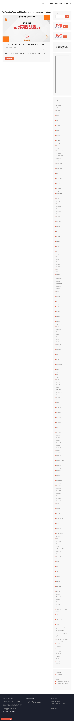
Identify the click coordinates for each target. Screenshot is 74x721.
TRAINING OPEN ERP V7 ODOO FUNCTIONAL (59, 707)
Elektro (57, 213)
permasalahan (59, 480)
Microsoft (58, 400)
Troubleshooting (59, 648)
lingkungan (58, 372)
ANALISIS (58, 107)
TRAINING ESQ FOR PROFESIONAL (60, 675)
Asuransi (58, 123)
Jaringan (58, 304)
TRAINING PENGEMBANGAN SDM (62, 681)
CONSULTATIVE (59, 163)
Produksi (58, 513)
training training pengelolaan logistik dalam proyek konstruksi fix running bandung (62, 628)
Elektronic (58, 216)
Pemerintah (58, 442)
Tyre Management (59, 651)
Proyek (57, 531)
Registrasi (61, 3)
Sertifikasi (58, 581)
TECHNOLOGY (59, 619)
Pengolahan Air (59, 458)
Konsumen (58, 349)
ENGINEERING (59, 221)
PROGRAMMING (59, 518)
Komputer (58, 336)
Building (58, 143)
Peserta (57, 495)
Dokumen (58, 201)
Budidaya (58, 140)
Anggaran (58, 110)
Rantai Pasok (58, 551)
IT (56, 301)
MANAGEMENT (26, 49)
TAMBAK (58, 612)
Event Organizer (59, 229)
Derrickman (58, 188)
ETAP (57, 224)
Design (57, 191)
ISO (57, 299)
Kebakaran (58, 314)
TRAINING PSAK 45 (60, 687)
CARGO (57, 148)
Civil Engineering (59, 150)
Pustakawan (58, 543)
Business (7, 49)
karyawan (58, 309)
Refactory (58, 553)
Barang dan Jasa (59, 133)
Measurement (59, 392)
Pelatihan (51, 3)
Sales (57, 571)
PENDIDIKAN (58, 447)
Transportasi (58, 646)
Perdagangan (59, 468)
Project (57, 521)
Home (43, 3)
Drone (57, 203)
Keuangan (58, 331)
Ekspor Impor (58, 211)
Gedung (57, 246)
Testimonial (58, 622)
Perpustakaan (59, 483)
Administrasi (58, 105)
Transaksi (58, 643)
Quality (57, 546)
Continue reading (10, 59)
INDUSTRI (58, 281)
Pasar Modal (58, 432)
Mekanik (58, 397)
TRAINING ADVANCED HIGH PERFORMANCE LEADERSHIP (24, 45)
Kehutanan (58, 319)
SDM (57, 574)
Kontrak (57, 352)
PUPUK (57, 538)
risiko (57, 564)
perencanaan (58, 470)
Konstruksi (58, 347)
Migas (57, 402)
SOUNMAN (58, 596)
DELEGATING (58, 186)
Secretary (58, 576)
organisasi (58, 425)
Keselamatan (58, 329)
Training (57, 624)
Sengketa (58, 579)
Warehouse (58, 658)
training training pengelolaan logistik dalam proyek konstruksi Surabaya (62, 634)
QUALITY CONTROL (60, 548)
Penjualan (58, 463)
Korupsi (57, 354)
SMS (57, 589)
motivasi (58, 410)
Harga (57, 259)
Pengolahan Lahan (60, 460)
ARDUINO (58, 113)
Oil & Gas (58, 420)
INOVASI (11, 49)
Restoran (58, 559)
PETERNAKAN (59, 498)
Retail (57, 561)
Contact (56, 3)
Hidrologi (58, 261)
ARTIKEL (58, 118)
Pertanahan (58, 488)
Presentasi (58, 508)
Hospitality (58, 266)
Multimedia (58, 412)
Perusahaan (58, 493)
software (58, 594)
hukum (57, 272)
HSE (57, 269)
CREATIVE (58, 171)
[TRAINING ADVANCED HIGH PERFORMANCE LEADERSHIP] (26, 28)
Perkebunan (58, 478)
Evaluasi (58, 226)
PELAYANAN (58, 437)
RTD (57, 566)
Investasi (58, 296)
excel (57, 231)
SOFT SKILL (38, 49)
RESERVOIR (58, 556)
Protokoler (58, 528)
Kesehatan (58, 326)
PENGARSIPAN (59, 453)
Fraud (57, 244)
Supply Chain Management (61, 609)
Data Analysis (59, 178)
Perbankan (58, 465)
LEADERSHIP (21, 49)
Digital (57, 196)
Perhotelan (58, 473)
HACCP (57, 256)
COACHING (58, 153)
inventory (58, 294)
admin (15, 47)
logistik (57, 377)
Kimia (57, 334)
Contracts (58, 166)
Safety (57, 569)
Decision (58, 183)
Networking (58, 417)
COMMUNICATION (59, 155)
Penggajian (58, 455)
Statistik (58, 599)
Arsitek (57, 115)
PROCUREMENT (59, 511)
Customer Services (60, 176)
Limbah (57, 369)
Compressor (58, 158)
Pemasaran (58, 440)
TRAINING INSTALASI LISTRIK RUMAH (58, 703)
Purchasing (58, 541)
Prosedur (58, 526)
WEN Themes (26, 718)
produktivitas (32, 49)
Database (58, 181)
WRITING (58, 664)
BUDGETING (58, 138)
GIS (57, 251)
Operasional (58, 422)
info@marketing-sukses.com (9, 711)
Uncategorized (59, 653)
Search (57, 13)
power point (58, 506)
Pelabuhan (58, 435)
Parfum (57, 430)
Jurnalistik (58, 306)
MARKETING (58, 389)
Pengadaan (58, 450)
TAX (57, 614)
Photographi (58, 500)
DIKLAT (57, 198)
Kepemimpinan (59, 324)
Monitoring (58, 407)
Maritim (57, 387)
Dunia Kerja (58, 206)
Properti (58, 523)
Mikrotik (58, 405)
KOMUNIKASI (58, 339)
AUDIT (57, 128)
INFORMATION (59, 283)
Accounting (58, 102)
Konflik (57, 341)
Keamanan (58, 311)
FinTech (57, 239)
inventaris (58, 291)
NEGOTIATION (59, 415)
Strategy (42, 49)
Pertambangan (59, 485)
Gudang (57, 254)
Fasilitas (57, 234)
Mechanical (58, 394)
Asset (57, 120)
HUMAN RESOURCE (60, 274)
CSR (57, 173)
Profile (47, 3)
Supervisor (58, 606)
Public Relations (59, 533)
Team (57, 617)
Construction (58, 160)
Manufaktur (58, 384)
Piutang (57, 503)
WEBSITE (58, 661)
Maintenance (58, 379)
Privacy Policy (17, 718)
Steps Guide (58, 601)
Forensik (58, 241)
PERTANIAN (58, 490)
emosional (58, 219)
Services (58, 584)
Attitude (58, 125)
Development (59, 193)
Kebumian (58, 316)
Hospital (58, 264)
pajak (57, 427)
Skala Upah (58, 586)
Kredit (57, 359)
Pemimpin (58, 445)
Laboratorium (59, 364)
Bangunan (58, 130)
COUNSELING (59, 168)
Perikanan (58, 475)
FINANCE (58, 236)
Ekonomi (58, 208)
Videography (58, 656)
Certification (66, 3)
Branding (58, 135)
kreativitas (16, 49)
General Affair (59, 249)
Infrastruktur (58, 286)
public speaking (59, 536)
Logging (57, 374)
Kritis (57, 362)
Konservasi (58, 344)
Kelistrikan (58, 321)
